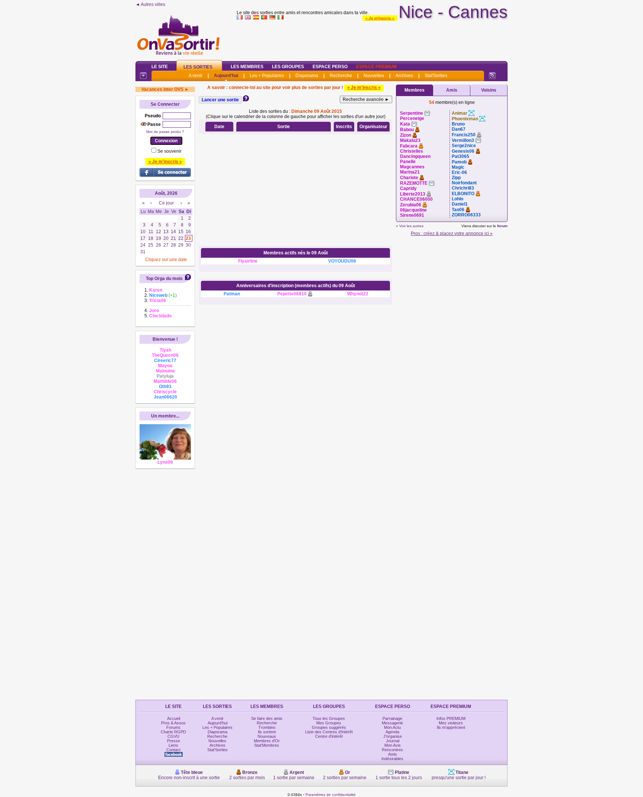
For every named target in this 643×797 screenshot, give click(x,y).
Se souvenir (169, 151)
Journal (392, 741)
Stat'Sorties (436, 75)
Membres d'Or (267, 741)
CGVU (173, 736)
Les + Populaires (267, 75)
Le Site (159, 66)
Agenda (392, 732)
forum (502, 226)
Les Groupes (288, 66)
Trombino (266, 727)
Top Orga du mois (164, 278)
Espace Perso (330, 66)
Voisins (488, 90)
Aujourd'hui (226, 75)
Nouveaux (266, 736)
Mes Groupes (328, 723)
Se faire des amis (266, 718)
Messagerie (392, 723)
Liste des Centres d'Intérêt (329, 732)
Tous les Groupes (329, 718)
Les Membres (247, 66)
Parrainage (392, 718)
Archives (404, 75)
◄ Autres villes (150, 4)
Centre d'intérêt (329, 736)
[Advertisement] (372, 38)
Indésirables (392, 758)
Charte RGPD (173, 732)
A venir (195, 75)
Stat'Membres (266, 745)
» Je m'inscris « (379, 18)
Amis (451, 90)
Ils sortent (267, 732)
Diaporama (306, 75)
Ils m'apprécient (451, 727)
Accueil (173, 718)
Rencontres (392, 749)
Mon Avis (392, 745)
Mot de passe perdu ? (165, 132)
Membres (414, 90)
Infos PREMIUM (451, 718)
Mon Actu (392, 727)
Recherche (341, 75)
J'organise (392, 736)
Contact (173, 749)
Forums (173, 727)
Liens (173, 745)
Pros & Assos (173, 723)
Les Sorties (197, 67)
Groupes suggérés (329, 727)
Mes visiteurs (451, 723)
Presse (173, 741)
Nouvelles (374, 75)
